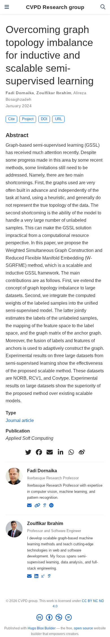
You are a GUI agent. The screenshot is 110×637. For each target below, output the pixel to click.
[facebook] (39, 452)
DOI (44, 119)
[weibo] (82, 452)
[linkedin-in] (60, 452)
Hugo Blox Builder (42, 628)
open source (83, 628)
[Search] (102, 7)
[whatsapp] (71, 452)
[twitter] (28, 452)
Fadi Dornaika (20, 93)
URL (58, 119)
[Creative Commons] (55, 617)
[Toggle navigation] (7, 7)
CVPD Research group (55, 7)
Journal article (20, 420)
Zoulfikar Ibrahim (53, 93)
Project (28, 119)
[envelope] (49, 452)
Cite (11, 119)
